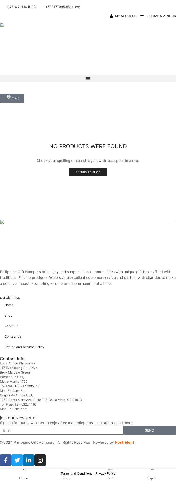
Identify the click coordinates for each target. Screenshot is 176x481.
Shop (8, 315)
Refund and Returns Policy (24, 347)
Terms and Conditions (76, 473)
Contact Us (13, 336)
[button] (88, 78)
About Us (11, 326)
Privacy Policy (105, 473)
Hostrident (124, 442)
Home (9, 305)
